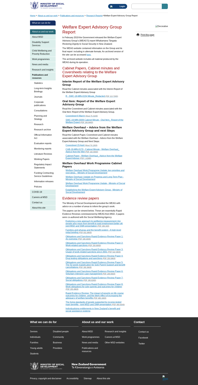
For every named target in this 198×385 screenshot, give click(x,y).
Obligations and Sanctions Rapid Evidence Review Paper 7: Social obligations (94, 279)
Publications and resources (72, 15)
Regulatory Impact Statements (42, 166)
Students (34, 353)
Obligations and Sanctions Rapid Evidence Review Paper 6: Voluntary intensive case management (94, 272)
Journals (38, 97)
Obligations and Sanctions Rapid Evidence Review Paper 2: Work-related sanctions (94, 244)
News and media (40, 64)
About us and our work (48, 15)
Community (58, 337)
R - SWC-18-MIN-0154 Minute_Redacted (92, 96)
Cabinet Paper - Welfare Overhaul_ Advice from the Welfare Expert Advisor (94, 157)
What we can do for (41, 23)
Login (122, 6)
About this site (39, 208)
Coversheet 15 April (81, 145)
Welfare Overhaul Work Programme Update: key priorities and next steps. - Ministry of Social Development (95, 171)
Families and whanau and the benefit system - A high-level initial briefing (93, 231)
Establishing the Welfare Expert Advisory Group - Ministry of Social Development (94, 191)
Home (32, 15)
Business (57, 342)
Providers (57, 348)
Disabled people (61, 331)
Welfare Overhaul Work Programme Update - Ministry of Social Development (95, 184)
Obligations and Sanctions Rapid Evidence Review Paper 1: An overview (94, 237)
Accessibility (73, 378)
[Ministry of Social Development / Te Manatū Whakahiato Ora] (47, 5)
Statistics (38, 83)
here (88, 55)
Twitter (141, 343)
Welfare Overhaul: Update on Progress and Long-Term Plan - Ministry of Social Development (95, 178)
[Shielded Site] (165, 378)
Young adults (36, 348)
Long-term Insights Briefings (43, 90)
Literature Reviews (43, 154)
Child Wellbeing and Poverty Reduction (42, 52)
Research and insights (42, 70)
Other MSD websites (114, 342)
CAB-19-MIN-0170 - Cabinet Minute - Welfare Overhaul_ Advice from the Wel (92, 150)
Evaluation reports (42, 143)
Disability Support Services (40, 44)
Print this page (147, 35)
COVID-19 (37, 192)
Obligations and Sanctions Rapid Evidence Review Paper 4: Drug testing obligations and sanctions (94, 257)
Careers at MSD (39, 197)
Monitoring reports (42, 148)
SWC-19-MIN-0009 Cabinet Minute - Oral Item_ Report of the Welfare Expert (94, 121)
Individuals (35, 337)
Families (34, 342)
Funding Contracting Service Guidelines (44, 174)
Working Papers (41, 159)
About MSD (37, 37)
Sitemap (88, 378)
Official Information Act (43, 136)
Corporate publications (40, 103)
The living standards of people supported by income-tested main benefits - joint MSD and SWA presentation (95, 303)
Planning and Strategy (40, 117)
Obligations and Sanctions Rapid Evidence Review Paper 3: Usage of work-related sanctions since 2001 (94, 250)
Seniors (33, 331)
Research (38, 124)
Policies (38, 187)
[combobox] (149, 6)
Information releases (43, 181)
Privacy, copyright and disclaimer (45, 378)
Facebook (143, 338)
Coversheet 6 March (82, 116)
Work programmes (41, 59)
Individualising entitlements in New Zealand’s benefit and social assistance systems (93, 309)
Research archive (42, 129)
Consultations (40, 110)
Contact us (37, 202)
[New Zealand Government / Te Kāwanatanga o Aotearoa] (89, 366)
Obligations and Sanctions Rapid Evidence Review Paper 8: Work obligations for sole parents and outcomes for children (94, 286)
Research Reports (94, 15)
